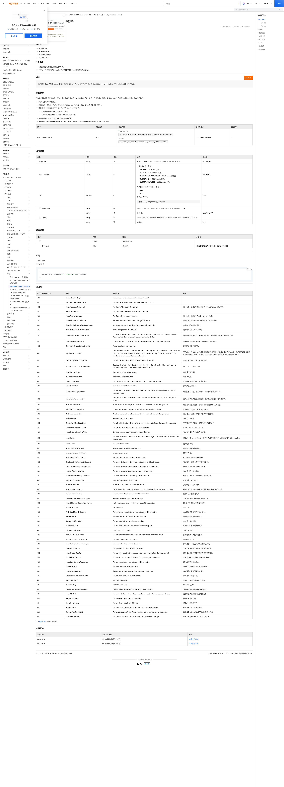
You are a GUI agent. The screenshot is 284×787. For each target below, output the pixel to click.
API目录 (95, 15)
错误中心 (42, 621)
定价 (47, 3)
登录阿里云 (33, 36)
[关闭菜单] (3, 3)
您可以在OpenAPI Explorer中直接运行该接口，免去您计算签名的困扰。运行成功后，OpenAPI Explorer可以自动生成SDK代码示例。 (87, 84)
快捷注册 (14, 36)
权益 (42, 3)
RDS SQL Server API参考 (83, 15)
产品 (28, 3)
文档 (255, 3)
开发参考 (71, 15)
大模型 (22, 3)
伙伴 (60, 3)
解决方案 (36, 3)
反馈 (148, 664)
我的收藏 (247, 26)
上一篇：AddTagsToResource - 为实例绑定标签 (55, 653)
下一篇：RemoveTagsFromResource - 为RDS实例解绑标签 (228, 653)
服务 (65, 3)
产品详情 (236, 26)
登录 (279, 3)
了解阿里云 (73, 3)
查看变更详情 (193, 639)
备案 (260, 3)
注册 (271, 3)
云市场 (54, 3)
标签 (102, 15)
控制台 (266, 3)
